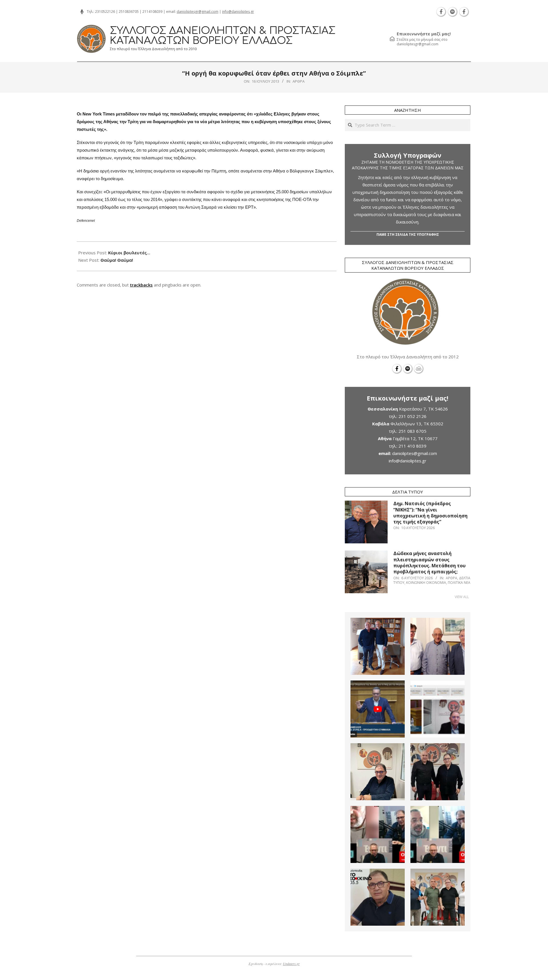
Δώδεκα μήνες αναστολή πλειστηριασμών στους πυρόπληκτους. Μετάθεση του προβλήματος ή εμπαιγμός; (429, 562)
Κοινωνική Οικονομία (426, 582)
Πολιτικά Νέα (459, 582)
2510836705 (129, 11)
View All (462, 596)
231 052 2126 (412, 416)
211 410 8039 (412, 446)
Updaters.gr (291, 963)
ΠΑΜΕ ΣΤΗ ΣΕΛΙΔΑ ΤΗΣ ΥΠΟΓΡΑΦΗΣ (407, 234)
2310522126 (105, 11)
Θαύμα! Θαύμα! (116, 260)
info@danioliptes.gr (238, 11)
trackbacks (141, 285)
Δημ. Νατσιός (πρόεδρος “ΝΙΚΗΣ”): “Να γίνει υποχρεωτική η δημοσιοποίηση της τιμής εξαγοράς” (430, 512)
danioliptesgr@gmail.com (197, 11)
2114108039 (152, 11)
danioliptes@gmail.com (414, 453)
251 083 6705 (412, 431)
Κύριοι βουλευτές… (129, 252)
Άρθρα (299, 81)
